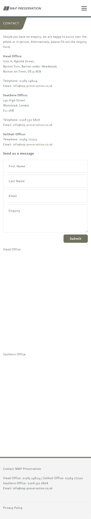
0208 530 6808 (38, 483)
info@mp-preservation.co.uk (33, 86)
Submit (75, 239)
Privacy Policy (12, 508)
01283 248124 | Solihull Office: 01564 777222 (53, 478)
